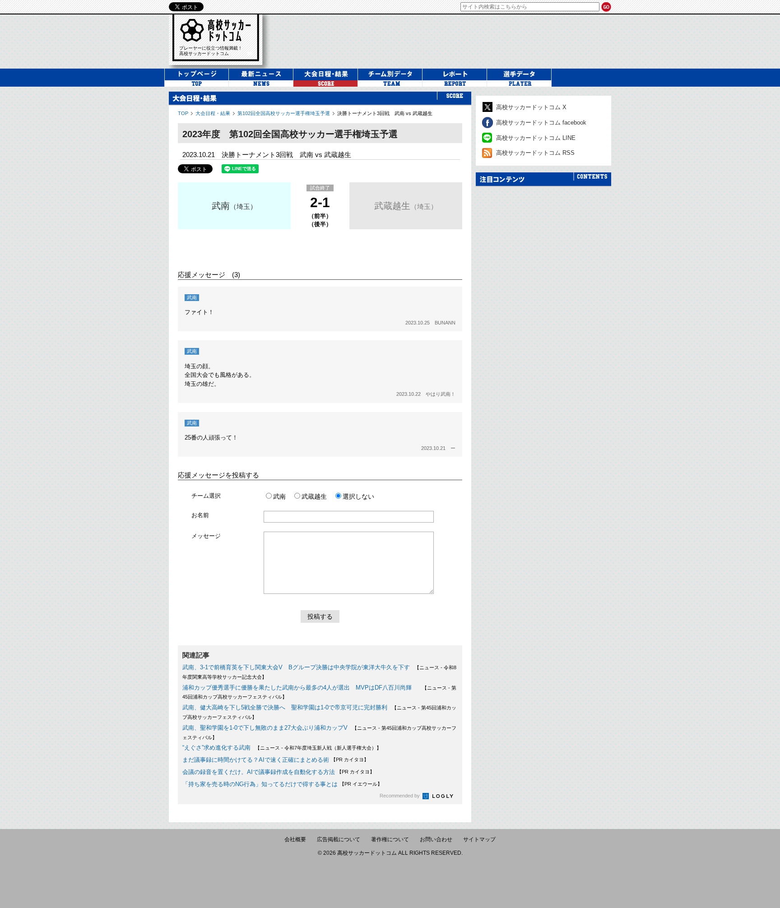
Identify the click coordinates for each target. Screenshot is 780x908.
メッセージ (206, 536)
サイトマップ (479, 839)
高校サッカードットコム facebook (541, 122)
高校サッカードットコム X (531, 107)
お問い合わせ (436, 839)
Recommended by (400, 795)
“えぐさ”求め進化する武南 (216, 747)
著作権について (390, 839)
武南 (221, 206)
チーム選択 (206, 495)
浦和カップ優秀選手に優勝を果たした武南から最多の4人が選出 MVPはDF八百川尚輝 (300, 687)
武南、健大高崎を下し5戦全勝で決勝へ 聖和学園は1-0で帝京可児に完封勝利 (284, 707)
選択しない (358, 496)
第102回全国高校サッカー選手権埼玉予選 (283, 113)
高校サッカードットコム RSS (535, 152)
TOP (183, 113)
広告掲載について (338, 839)
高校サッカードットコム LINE (536, 137)
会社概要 (295, 839)
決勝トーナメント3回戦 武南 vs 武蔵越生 (384, 113)
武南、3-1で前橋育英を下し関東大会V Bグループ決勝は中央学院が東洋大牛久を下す (296, 667)
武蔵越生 (392, 206)
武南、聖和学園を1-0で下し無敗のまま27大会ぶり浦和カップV (265, 727)
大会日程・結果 (212, 113)
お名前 (200, 515)
